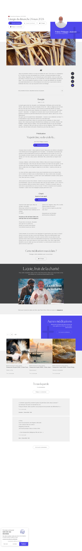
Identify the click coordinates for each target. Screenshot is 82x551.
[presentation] (11, 334)
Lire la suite (11, 373)
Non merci (6, 543)
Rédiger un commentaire (17, 26)
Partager (43, 23)
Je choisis (15, 543)
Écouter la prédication (42, 145)
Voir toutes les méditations (64, 332)
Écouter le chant (42, 199)
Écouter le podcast (16, 23)
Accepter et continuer (23, 544)
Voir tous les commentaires (41, 447)
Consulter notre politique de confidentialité (10, 539)
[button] (15, 334)
